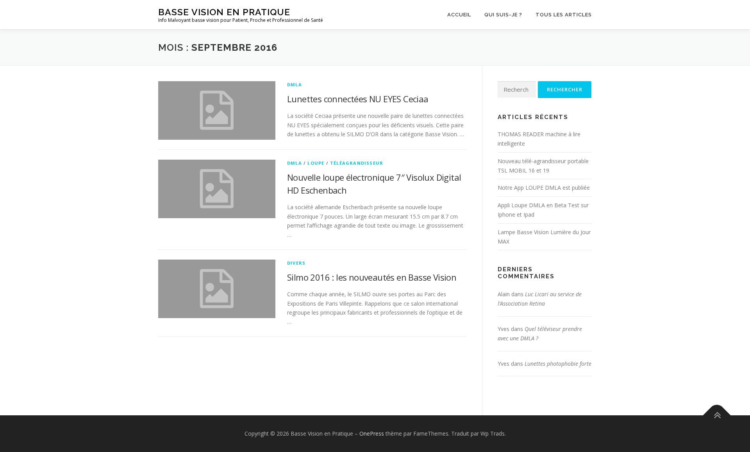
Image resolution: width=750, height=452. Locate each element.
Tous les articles (564, 15)
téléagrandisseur (356, 163)
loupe (315, 163)
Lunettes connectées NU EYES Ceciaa (358, 99)
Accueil (459, 15)
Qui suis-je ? (503, 15)
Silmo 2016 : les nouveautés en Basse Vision (371, 277)
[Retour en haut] (717, 415)
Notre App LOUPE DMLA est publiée (544, 187)
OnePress (371, 433)
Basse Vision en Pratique (224, 12)
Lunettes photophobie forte (558, 363)
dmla (294, 84)
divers (296, 263)
